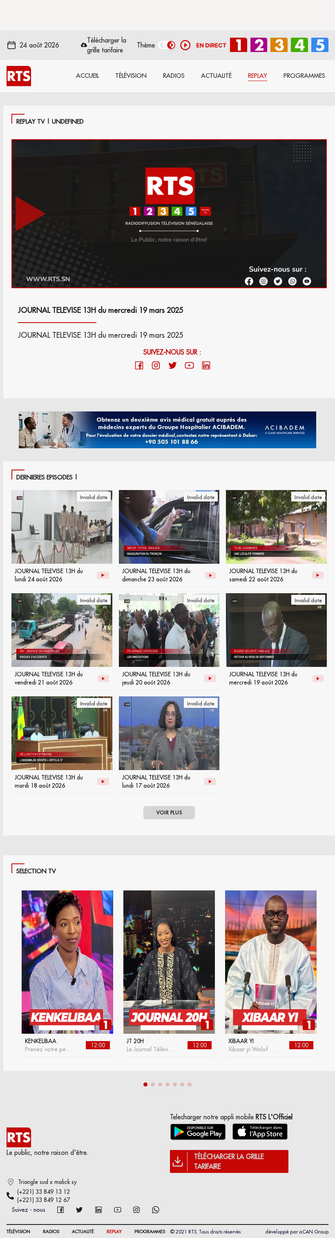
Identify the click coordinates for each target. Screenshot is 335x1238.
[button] (145, 1084)
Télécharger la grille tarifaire (106, 45)
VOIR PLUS (169, 812)
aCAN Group (313, 1232)
